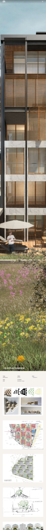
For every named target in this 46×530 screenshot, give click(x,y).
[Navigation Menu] (42, 1)
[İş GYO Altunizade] (23, 415)
